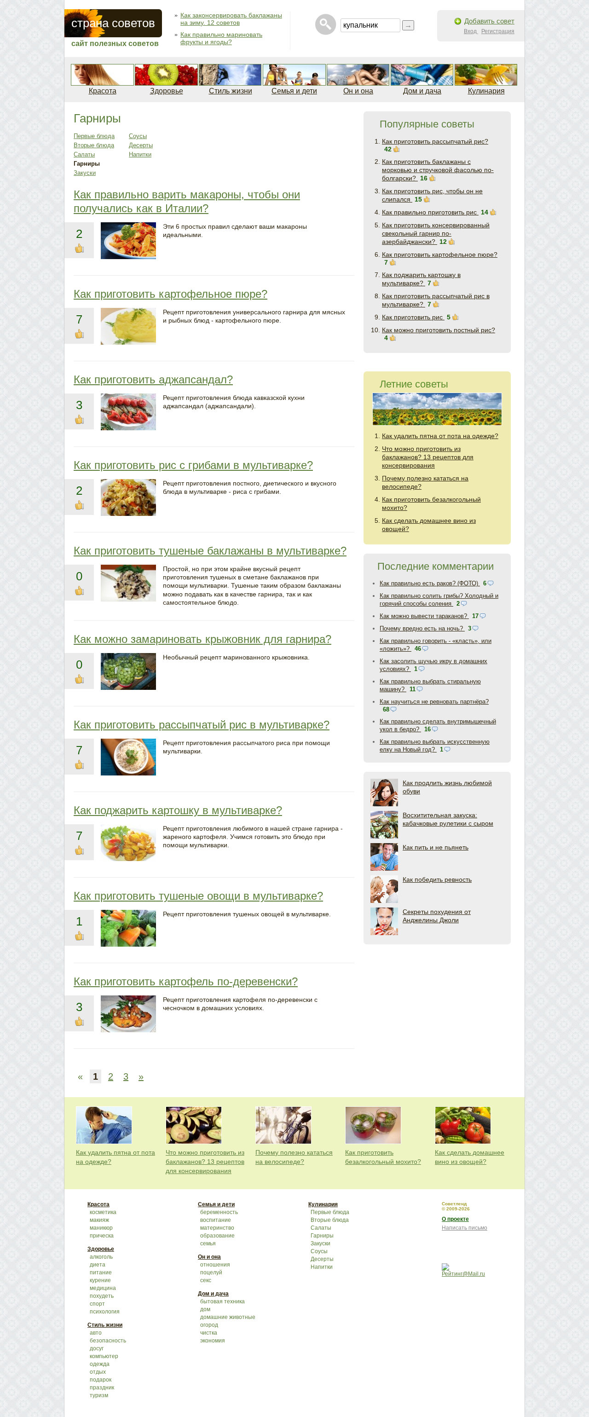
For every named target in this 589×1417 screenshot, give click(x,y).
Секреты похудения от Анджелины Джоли (437, 916)
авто (96, 1333)
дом (205, 1309)
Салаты (84, 154)
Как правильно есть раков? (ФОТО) (430, 583)
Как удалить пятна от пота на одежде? (440, 436)
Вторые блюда (94, 145)
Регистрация (497, 31)
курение (100, 1280)
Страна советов (113, 23)
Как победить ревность (437, 879)
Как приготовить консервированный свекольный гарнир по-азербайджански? (436, 233)
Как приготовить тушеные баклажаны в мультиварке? (210, 550)
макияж (99, 1220)
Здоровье (166, 91)
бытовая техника (222, 1301)
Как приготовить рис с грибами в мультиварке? (193, 465)
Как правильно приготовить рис (430, 212)
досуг (97, 1348)
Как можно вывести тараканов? (424, 616)
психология (105, 1311)
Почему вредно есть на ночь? (422, 628)
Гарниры (87, 163)
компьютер (104, 1356)
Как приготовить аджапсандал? (153, 379)
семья (208, 1243)
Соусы (138, 136)
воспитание (215, 1220)
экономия (212, 1340)
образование (217, 1235)
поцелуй (211, 1272)
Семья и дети (294, 91)
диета (97, 1264)
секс (205, 1280)
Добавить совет (489, 21)
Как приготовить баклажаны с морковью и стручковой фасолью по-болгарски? (438, 170)
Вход (471, 31)
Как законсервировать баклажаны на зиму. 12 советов (231, 19)
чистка (208, 1333)
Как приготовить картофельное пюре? (170, 294)
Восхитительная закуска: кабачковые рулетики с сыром (448, 819)
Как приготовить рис (413, 317)
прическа (102, 1235)
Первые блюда (94, 136)
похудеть (102, 1296)
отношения (215, 1264)
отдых (98, 1372)
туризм (99, 1395)
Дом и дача (422, 91)
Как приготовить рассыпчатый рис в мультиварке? (201, 724)
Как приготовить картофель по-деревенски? (186, 981)
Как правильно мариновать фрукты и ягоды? (221, 38)
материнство (217, 1228)
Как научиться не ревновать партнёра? (434, 701)
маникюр (101, 1228)
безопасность (108, 1340)
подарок (100, 1380)
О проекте (455, 1219)
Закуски (85, 172)
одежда (100, 1364)
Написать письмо (464, 1228)
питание (101, 1272)
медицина (103, 1288)
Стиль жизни (230, 91)
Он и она (358, 91)
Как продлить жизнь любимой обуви (447, 787)
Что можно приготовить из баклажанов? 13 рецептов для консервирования (428, 457)
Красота (102, 91)
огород (209, 1325)
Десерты (141, 145)
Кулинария (486, 91)
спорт (97, 1304)
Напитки (140, 154)
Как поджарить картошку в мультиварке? (178, 810)
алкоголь (101, 1257)
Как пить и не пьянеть (435, 847)
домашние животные (227, 1317)
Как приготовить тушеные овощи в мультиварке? (198, 896)
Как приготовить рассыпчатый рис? (435, 141)
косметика (103, 1212)
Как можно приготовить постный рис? (438, 330)
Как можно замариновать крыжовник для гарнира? (202, 639)
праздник (102, 1387)
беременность (219, 1212)
